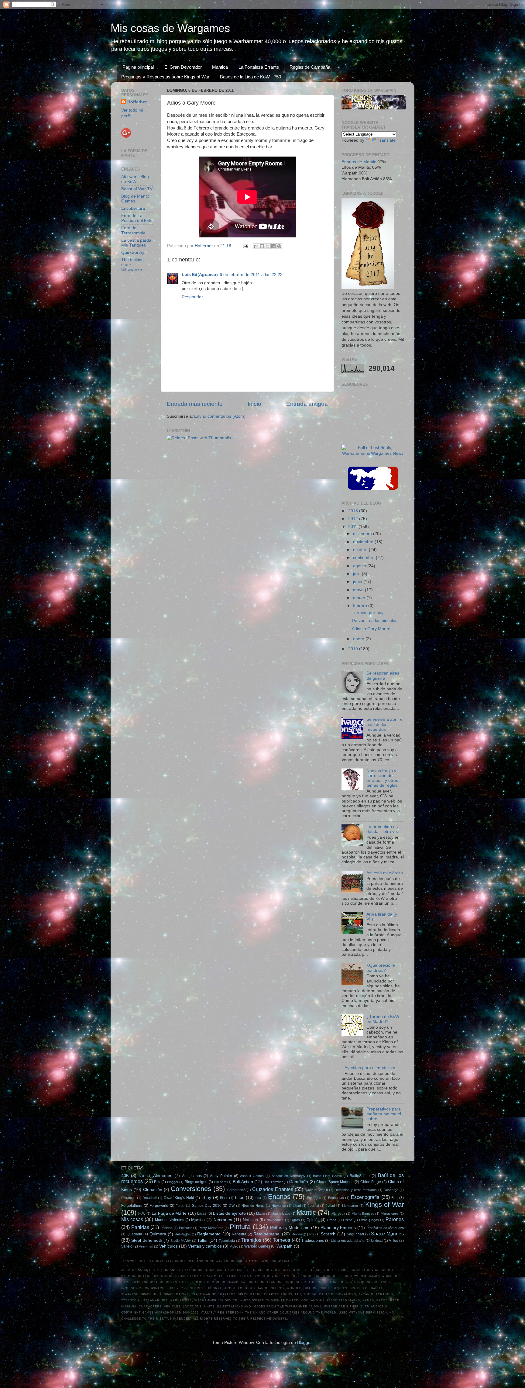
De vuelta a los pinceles (374, 620)
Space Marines (387, 1233)
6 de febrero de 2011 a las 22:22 (251, 274)
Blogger (172, 1182)
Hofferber (137, 102)
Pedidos (166, 1228)
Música (198, 1219)
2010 (353, 649)
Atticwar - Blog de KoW (135, 179)
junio (358, 581)
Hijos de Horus (253, 1205)
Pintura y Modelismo (290, 1227)
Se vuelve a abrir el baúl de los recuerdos (384, 724)
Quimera (157, 1234)
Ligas (201, 1213)
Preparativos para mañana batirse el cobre (383, 1114)
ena (258, 1198)
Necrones (223, 1219)
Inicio (254, 404)
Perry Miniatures (211, 1228)
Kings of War (384, 1204)
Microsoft (338, 1213)
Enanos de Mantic (358, 162)
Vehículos (168, 1246)
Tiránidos (251, 1240)
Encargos (314, 1198)
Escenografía (365, 1197)
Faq (394, 1198)
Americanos (192, 1176)
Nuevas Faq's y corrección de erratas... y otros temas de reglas (382, 778)
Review (297, 1234)
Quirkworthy (132, 252)
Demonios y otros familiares (356, 1190)
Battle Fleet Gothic (327, 1176)
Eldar (224, 1198)
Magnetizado (280, 1213)
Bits (157, 1182)
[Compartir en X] (268, 246)
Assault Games (252, 1176)
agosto (360, 566)
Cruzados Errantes (272, 1189)
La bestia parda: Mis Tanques (137, 242)
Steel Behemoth (146, 1240)
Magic (260, 1213)
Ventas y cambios (205, 1246)
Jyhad (330, 1205)
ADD (142, 1176)
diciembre (363, 533)
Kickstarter (350, 1205)
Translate (387, 140)
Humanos (279, 1205)
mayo (359, 590)
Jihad (297, 1205)
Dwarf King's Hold (179, 1198)
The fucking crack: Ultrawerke (132, 264)
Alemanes (162, 1175)
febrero (360, 605)
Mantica (220, 67)
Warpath (284, 1246)
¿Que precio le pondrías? (380, 967)
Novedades (274, 1220)
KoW (141, 1213)
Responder (192, 297)
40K (125, 1175)
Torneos (281, 1240)
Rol (311, 1234)
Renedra (239, 1234)
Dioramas (128, 1198)
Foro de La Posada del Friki (136, 218)
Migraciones (390, 1213)
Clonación (152, 1189)
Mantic (306, 1212)
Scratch (328, 1234)
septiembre (364, 557)
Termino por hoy (367, 612)
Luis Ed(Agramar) (200, 274)
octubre (361, 549)
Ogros (295, 1220)
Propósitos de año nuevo (385, 1228)
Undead (377, 1240)
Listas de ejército (229, 1213)
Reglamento (209, 1234)
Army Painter (221, 1176)
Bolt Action (243, 1181)
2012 (353, 518)
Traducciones (312, 1240)
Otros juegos (369, 1220)
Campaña (298, 1181)
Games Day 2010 (206, 1205)
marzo (359, 598)
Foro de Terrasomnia (133, 230)
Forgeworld (158, 1205)
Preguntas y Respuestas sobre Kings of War (165, 76)
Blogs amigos (196, 1182)
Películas (185, 1228)
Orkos (347, 1220)
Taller (202, 1240)
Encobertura (133, 208)
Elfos (239, 1197)
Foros (180, 1205)
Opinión (313, 1220)
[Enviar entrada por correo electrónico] (245, 245)
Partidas (140, 1227)
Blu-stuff (220, 1182)
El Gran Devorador (183, 67)
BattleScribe (360, 1176)
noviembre (364, 542)
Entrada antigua (307, 404)
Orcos (331, 1220)
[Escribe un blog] (262, 246)
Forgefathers (131, 1205)
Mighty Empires (363, 1213)
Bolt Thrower (273, 1182)
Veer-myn (146, 1246)
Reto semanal (266, 1234)
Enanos (279, 1196)
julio (357, 573)
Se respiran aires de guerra (382, 675)
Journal (313, 1205)
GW (232, 1205)
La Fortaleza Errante (258, 67)
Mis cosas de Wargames (170, 28)
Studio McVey (180, 1240)
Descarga (391, 1190)
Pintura (240, 1227)
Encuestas (336, 1198)
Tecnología (227, 1240)
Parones (395, 1219)
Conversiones (191, 1189)
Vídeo (234, 1246)
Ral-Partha (182, 1234)
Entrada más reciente (195, 404)
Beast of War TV (137, 189)
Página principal (138, 67)
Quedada (134, 1234)
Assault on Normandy (288, 1176)
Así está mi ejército (384, 873)
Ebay (206, 1197)
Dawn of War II (316, 1190)
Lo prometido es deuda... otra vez (382, 829)
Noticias (250, 1219)
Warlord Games (257, 1246)
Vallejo (126, 1246)
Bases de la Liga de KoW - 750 (250, 76)
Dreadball (149, 1198)
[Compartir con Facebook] (273, 246)
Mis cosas (132, 1219)
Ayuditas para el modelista (370, 1067)
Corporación (236, 1190)
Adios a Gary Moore (371, 629)
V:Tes (393, 1240)
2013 (353, 511)
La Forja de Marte (169, 1213)
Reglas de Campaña (310, 67)
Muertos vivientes (169, 1220)
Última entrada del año (347, 1240)
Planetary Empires (338, 1227)
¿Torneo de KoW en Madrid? (382, 1019)
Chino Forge (370, 1182)
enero (359, 639)
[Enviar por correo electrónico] (256, 246)
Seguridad (355, 1234)
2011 (353, 526)
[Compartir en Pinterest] (279, 246)
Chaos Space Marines (334, 1182)
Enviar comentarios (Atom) (219, 416)
